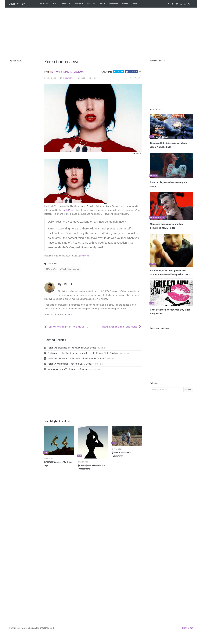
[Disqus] (93, 513)
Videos (125, 4)
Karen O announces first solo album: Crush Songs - (77, 348)
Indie (66, 72)
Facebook (133, 71)
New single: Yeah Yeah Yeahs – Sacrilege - (73, 369)
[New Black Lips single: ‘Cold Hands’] (140, 327)
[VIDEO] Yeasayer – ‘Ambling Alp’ (58, 464)
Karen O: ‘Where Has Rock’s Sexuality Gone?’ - (75, 364)
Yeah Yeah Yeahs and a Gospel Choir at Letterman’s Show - (81, 358)
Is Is (56, 214)
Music (42, 4)
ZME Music (17, 4)
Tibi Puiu (54, 72)
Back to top (187, 628)
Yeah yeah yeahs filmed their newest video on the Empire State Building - (88, 353)
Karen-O (51, 269)
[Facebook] (169, 4)
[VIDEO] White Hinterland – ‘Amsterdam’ (91, 467)
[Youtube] (181, 4)
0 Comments (68, 78)
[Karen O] (76, 181)
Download (113, 4)
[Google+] (177, 4)
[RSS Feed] (185, 4)
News (54, 4)
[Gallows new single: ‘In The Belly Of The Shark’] (45, 327)
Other (89, 4)
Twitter (120, 71)
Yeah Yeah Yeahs (70, 269)
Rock (101, 4)
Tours (134, 4)
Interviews (77, 72)
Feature (64, 4)
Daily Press (68, 210)
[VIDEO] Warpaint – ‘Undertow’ (121, 454)
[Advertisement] (101, 31)
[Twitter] (172, 4)
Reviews (77, 4)
